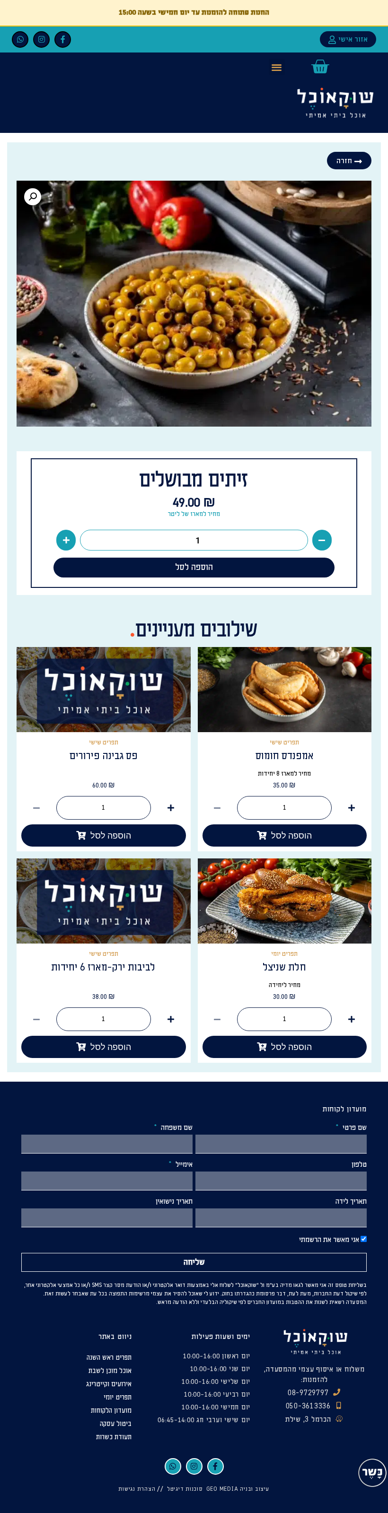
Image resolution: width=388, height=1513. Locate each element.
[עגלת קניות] (319, 66)
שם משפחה (176, 1128)
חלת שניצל (284, 967)
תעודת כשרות (114, 1437)
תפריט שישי (103, 742)
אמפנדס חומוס (285, 756)
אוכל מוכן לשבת (110, 1371)
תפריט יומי (284, 954)
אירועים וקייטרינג (109, 1384)
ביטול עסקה (116, 1424)
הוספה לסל (194, 567)
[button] (277, 67)
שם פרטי (354, 1128)
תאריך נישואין (174, 1202)
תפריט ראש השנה (109, 1358)
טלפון (359, 1165)
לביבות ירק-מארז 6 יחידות (103, 967)
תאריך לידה (351, 1202)
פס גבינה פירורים (104, 756)
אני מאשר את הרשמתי (329, 1240)
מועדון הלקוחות (111, 1411)
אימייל (183, 1165)
